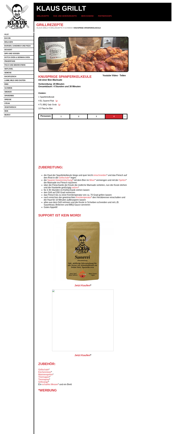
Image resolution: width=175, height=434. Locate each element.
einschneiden (100, 175)
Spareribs (9, 96)
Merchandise (87, 16)
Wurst (7, 115)
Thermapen (43, 377)
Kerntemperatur (83, 197)
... (125, 116)
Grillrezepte (43, 16)
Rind (6, 84)
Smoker (8, 92)
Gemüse (7, 73)
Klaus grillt (61, 8)
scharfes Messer (50, 384)
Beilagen (8, 42)
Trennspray (43, 379)
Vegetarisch (10, 107)
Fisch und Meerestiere (15, 65)
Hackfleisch (10, 76)
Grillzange (43, 382)
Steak (7, 103)
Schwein (68, 28)
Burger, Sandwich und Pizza (17, 46)
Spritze (122, 180)
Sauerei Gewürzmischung (59, 180)
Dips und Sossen (12, 53)
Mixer (92, 180)
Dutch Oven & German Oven (17, 57)
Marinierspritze (45, 374)
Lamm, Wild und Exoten (14, 80)
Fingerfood (9, 61)
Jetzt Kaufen (82, 285)
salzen (75, 187)
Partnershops (105, 16)
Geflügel (8, 69)
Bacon (7, 38)
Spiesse (7, 99)
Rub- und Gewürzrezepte (65, 16)
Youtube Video (110, 75)
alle (6, 34)
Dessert (8, 50)
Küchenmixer (44, 372)
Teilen (123, 75)
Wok (6, 111)
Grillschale (64, 177)
